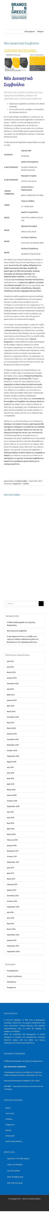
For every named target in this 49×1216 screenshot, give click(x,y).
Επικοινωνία (10, 1136)
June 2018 (10, 818)
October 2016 (12, 901)
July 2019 (10, 767)
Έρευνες (8, 1130)
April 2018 (10, 829)
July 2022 (10, 689)
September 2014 (13, 935)
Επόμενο (40, 31)
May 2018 (10, 823)
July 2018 (10, 812)
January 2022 (12, 700)
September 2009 (13, 951)
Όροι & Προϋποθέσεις (13, 1141)
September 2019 (13, 756)
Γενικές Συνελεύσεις (14, 976)
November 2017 (13, 851)
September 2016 (13, 907)
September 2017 (13, 862)
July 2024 (10, 661)
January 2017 (11, 890)
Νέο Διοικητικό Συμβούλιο (17, 631)
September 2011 (13, 946)
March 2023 (11, 672)
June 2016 (10, 918)
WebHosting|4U (35, 1199)
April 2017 (10, 873)
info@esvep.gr (17, 1177)
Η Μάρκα (8, 1119)
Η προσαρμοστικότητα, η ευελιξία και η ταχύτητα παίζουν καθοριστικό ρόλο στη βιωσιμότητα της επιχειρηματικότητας (22, 639)
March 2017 (11, 879)
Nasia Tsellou (22, 481)
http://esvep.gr (17, 1183)
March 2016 (11, 929)
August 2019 (11, 762)
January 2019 (11, 795)
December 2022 (13, 684)
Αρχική (7, 1108)
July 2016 (10, 912)
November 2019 (13, 745)
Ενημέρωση (17, 484)
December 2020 (13, 717)
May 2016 (10, 924)
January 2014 (11, 940)
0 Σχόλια (26, 484)
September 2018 (13, 806)
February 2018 (12, 840)
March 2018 (11, 834)
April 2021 (10, 706)
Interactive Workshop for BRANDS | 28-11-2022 (22, 1081)
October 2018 (12, 801)
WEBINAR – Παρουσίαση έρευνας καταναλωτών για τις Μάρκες (23, 1087)
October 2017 (12, 857)
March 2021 (11, 711)
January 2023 (12, 678)
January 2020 (12, 734)
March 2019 (11, 790)
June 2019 (10, 773)
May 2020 (10, 723)
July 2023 (10, 667)
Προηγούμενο (29, 31)
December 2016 (13, 896)
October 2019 (12, 751)
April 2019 (10, 784)
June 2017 (10, 868)
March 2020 (11, 728)
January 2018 (12, 845)
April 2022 (11, 695)
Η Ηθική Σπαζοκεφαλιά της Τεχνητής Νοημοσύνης (23, 1061)
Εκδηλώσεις (11, 982)
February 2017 (12, 884)
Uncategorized (12, 971)
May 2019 (10, 778)
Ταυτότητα (9, 1113)
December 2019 (13, 739)
